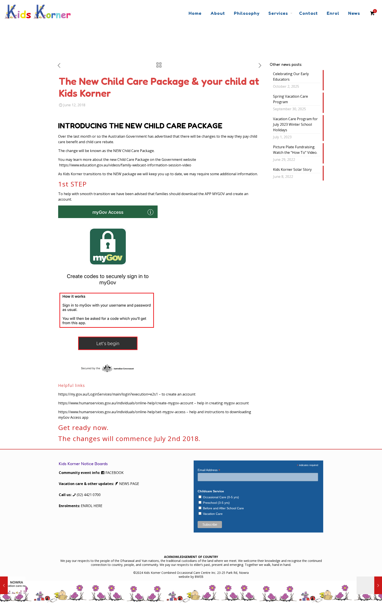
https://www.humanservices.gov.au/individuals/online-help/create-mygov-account (126, 403)
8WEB (199, 576)
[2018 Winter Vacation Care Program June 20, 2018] (369, 585)
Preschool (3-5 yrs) (216, 502)
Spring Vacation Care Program (290, 99)
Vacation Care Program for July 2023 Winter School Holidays (295, 124)
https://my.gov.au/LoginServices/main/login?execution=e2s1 (108, 394)
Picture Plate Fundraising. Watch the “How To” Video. (295, 150)
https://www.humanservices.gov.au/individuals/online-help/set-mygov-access (121, 411)
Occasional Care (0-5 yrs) (221, 497)
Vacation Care (213, 513)
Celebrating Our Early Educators (291, 76)
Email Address (209, 470)
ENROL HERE (91, 505)
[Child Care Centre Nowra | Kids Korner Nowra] (37, 13)
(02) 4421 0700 (88, 494)
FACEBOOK (114, 472)
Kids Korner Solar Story (292, 169)
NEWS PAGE (128, 483)
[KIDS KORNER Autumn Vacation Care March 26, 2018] (12, 585)
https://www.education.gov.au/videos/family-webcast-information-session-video (124, 165)
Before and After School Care (223, 508)
